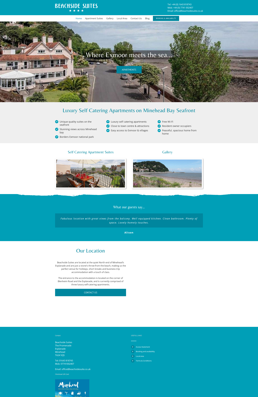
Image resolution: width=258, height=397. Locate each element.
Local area (140, 356)
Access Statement (143, 347)
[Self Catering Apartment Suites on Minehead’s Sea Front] (90, 160)
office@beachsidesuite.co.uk (76, 369)
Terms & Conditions (144, 361)
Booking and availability (145, 351)
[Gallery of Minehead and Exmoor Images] (167, 160)
